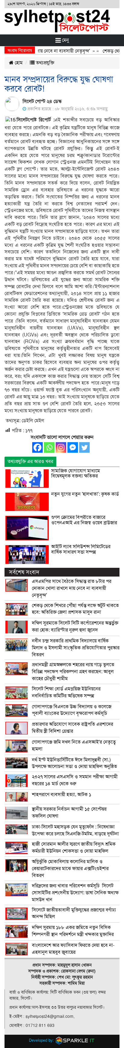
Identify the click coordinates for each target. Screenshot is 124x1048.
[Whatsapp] (49, 447)
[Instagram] (61, 447)
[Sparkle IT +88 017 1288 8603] (75, 1040)
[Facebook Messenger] (72, 447)
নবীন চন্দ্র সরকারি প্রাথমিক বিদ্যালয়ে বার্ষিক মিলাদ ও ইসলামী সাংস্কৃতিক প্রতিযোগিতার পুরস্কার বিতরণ (75, 648)
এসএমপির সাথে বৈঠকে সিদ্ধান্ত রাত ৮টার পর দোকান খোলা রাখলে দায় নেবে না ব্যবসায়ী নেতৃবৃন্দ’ (71, 588)
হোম (18, 63)
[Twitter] (84, 447)
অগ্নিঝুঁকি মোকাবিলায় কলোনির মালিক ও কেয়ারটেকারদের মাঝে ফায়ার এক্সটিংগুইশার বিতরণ (70, 869)
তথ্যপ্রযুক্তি (44, 63)
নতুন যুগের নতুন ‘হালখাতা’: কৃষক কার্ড (85, 494)
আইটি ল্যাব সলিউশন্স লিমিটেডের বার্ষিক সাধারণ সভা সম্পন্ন (80, 549)
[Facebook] (37, 447)
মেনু (65, 40)
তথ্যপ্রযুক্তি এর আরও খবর (30, 461)
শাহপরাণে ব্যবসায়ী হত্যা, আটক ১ (61, 795)
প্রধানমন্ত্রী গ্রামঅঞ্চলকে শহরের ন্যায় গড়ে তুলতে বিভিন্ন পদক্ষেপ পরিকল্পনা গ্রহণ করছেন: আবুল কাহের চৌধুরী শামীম (73, 672)
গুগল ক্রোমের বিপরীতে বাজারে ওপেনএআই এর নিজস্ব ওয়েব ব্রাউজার (84, 520)
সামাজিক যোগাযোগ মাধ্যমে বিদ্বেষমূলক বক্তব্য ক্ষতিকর (75, 473)
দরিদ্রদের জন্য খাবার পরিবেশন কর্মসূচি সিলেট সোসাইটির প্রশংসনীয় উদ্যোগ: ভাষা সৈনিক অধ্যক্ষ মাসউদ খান (75, 893)
